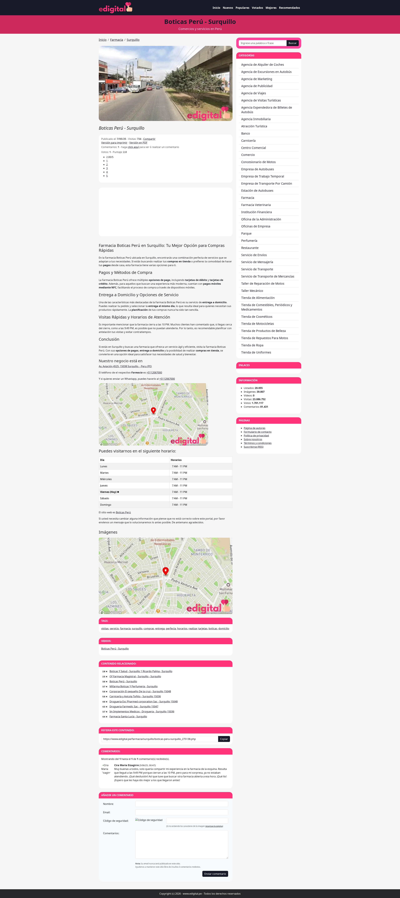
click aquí (133, 147)
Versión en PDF (138, 142)
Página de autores (254, 428)
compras (149, 628)
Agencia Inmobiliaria (256, 119)
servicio (114, 628)
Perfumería (249, 240)
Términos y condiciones (258, 443)
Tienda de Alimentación (258, 298)
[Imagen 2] (171, 609)
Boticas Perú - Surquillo (115, 648)
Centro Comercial (253, 148)
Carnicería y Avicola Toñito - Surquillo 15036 (135, 696)
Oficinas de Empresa (255, 226)
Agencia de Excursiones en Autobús (266, 72)
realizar (193, 628)
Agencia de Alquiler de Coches (262, 64)
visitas (105, 628)
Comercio (248, 155)
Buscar (293, 43)
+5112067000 (154, 372)
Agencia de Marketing (256, 79)
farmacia (125, 628)
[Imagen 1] (165, 609)
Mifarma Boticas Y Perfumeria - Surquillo (134, 686)
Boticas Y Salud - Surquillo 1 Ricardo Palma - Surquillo (141, 671)
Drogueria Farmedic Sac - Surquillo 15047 (134, 706)
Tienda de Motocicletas (257, 323)
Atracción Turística (254, 126)
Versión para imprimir (114, 142)
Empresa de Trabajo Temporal (262, 176)
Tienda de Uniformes (256, 352)
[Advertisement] (165, 212)
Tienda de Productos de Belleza (263, 331)
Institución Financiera (256, 212)
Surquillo (133, 40)
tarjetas (202, 628)
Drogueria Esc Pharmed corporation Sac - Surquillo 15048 (144, 701)
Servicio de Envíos (254, 255)
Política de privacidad (256, 435)
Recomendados (289, 8)
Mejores (271, 8)
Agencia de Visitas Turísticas (261, 100)
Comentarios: (111, 833)
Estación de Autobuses (257, 190)
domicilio (223, 628)
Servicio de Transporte (257, 269)
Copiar (224, 739)
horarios (182, 628)
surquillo (137, 628)
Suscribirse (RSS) (253, 447)
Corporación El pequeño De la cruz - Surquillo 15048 (140, 691)
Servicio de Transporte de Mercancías (267, 276)
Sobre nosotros (253, 439)
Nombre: (108, 804)
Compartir (149, 139)
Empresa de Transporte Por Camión (266, 183)
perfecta (171, 628)
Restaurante (250, 248)
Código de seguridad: (115, 820)
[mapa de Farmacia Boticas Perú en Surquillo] (153, 414)
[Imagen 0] (160, 609)
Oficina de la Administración (261, 219)
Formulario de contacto (258, 432)
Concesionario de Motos (258, 162)
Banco (245, 133)
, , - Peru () (125, 366)
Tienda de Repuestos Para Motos (264, 338)
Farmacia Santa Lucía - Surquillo (128, 716)
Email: (106, 812)
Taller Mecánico (252, 291)
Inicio (216, 8)
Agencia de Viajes (253, 93)
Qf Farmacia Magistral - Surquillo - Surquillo (135, 676)
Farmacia (116, 40)
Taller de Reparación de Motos (262, 283)
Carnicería (248, 140)
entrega (160, 628)
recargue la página (213, 826)
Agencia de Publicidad (256, 86)
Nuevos (228, 8)
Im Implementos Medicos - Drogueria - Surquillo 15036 (142, 711)
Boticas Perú (123, 512)
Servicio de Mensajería (257, 262)
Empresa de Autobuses (257, 169)
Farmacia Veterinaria (256, 205)
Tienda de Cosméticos (256, 316)
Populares (242, 8)
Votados (257, 8)
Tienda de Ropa (252, 345)
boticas (213, 628)
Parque (246, 233)
